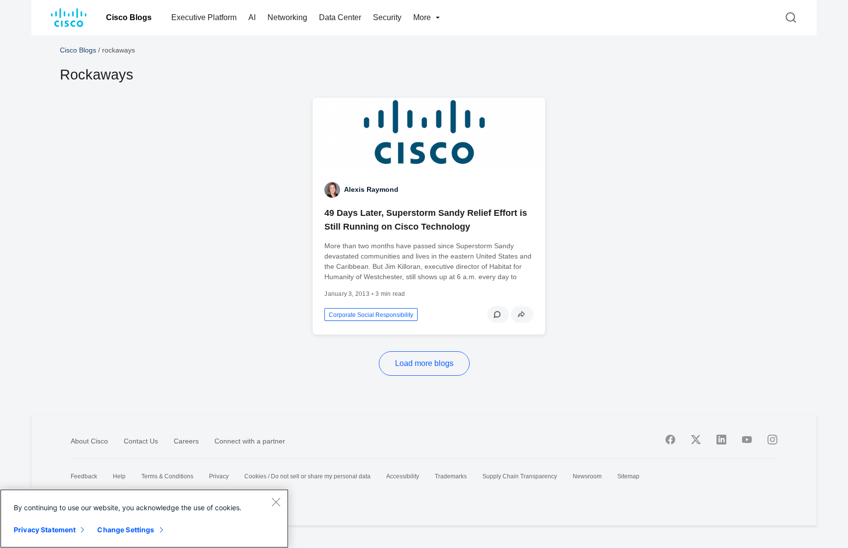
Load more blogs (424, 363)
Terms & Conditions (167, 476)
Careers (186, 441)
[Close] (276, 502)
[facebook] (670, 439)
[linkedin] (721, 439)
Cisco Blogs (129, 17)
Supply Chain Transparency (519, 476)
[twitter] (696, 439)
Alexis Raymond (371, 189)
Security (387, 17)
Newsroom (587, 476)
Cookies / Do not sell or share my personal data (307, 476)
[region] (144, 518)
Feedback (84, 476)
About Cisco (89, 441)
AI (252, 17)
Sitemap (628, 476)
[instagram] (772, 439)
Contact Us (141, 441)
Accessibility (402, 476)
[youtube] (747, 439)
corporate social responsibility (371, 315)
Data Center (340, 17)
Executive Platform (204, 17)
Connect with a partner (249, 441)
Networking (287, 17)
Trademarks (451, 476)
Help (119, 476)
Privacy (219, 476)
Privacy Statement (45, 529)
